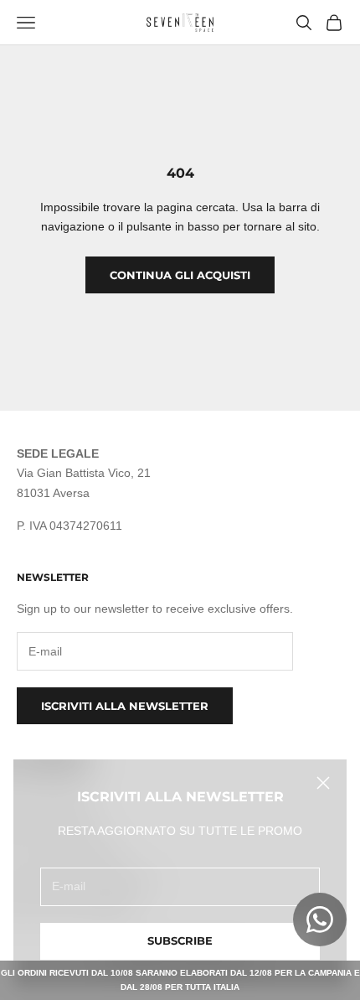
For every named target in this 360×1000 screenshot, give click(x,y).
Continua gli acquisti (180, 275)
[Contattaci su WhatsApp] (320, 919)
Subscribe (180, 940)
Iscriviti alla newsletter (124, 705)
